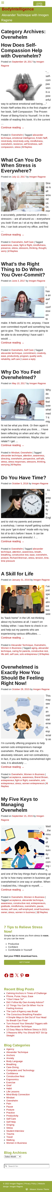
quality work (36, 356)
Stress (9, 1128)
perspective (29, 458)
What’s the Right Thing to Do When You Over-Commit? (23, 269)
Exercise (10, 1082)
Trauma (10, 1134)
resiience (18, 144)
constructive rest (20, 554)
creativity (41, 353)
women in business (25, 912)
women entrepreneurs (33, 783)
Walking (10, 1140)
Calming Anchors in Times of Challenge (26, 993)
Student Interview (15, 1131)
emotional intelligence (23, 138)
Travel (9, 1137)
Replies (27, 147)
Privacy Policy (30, 1183)
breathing (6, 554)
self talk (40, 458)
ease (15, 245)
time (46, 558)
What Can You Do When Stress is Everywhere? (21, 165)
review (4, 909)
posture (5, 558)
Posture (10, 1109)
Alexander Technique (22, 645)
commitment (29, 353)
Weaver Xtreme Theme (39, 1189)
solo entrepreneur (29, 654)
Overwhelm (17, 135)
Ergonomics (12, 1079)
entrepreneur (7, 780)
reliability (5, 359)
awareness (6, 245)
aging (34, 648)
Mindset (15, 452)
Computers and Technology (20, 1070)
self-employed (25, 909)
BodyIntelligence (18, 9)
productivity (13, 356)
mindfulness (36, 141)
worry (3, 251)
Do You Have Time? (23, 477)
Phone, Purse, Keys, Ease (19, 996)
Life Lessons (12, 1091)
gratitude (5, 906)
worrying (5, 464)
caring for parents (21, 651)
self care (15, 359)
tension (39, 558)
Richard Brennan (18, 558)
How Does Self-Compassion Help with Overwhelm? (21, 50)
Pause (9, 1106)
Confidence (12, 1073)
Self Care (29, 242)
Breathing (11, 1064)
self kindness (30, 144)
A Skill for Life (17, 573)
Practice (10, 1112)
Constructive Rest (15, 1076)
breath (38, 552)
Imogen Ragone (16, 1186)
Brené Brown (41, 777)
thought (42, 248)
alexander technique (11, 353)
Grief (8, 1085)
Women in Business (11, 648)
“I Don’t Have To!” (15, 999)
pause (40, 906)
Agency (10, 1049)
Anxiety (10, 1058)
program (24, 356)
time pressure (8, 561)
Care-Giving (12, 1067)
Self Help (11, 1122)
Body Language (14, 1061)
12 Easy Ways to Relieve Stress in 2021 (26, 1029)
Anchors (10, 1055)
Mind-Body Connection (18, 1094)
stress (18, 147)
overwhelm (6, 144)
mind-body (6, 141)
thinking (33, 248)
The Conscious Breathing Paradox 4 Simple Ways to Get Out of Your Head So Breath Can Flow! (26, 1017)
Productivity (12, 1115)
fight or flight (25, 245)
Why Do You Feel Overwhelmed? (20, 374)
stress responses (17, 461)
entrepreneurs (38, 903)
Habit (9, 1088)
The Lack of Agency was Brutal (22, 1011)
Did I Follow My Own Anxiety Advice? (25, 1002)
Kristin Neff (41, 138)
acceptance (15, 777)
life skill (5, 654)
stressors (23, 248)
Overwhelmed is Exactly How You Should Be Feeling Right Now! (22, 675)
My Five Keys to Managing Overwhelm (19, 804)
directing (5, 458)
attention (27, 455)
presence (6, 248)
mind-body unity (21, 141)
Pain (8, 1103)
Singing (10, 1125)
